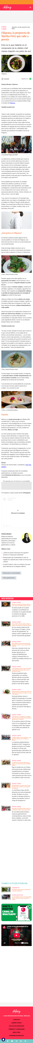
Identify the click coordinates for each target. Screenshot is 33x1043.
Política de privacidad (16, 1026)
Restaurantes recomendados (11, 573)
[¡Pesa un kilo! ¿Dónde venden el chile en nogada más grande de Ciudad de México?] (6, 630)
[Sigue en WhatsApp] (30, 78)
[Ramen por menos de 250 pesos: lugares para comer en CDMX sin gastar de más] (6, 610)
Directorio (16, 1032)
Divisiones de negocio (16, 1035)
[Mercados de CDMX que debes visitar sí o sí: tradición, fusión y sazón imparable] (6, 814)
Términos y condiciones (17, 1029)
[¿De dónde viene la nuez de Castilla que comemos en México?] (6, 889)
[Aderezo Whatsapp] (16, 912)
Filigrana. (12, 103)
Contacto (16, 1019)
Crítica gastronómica (9, 578)
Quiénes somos (16, 1022)
